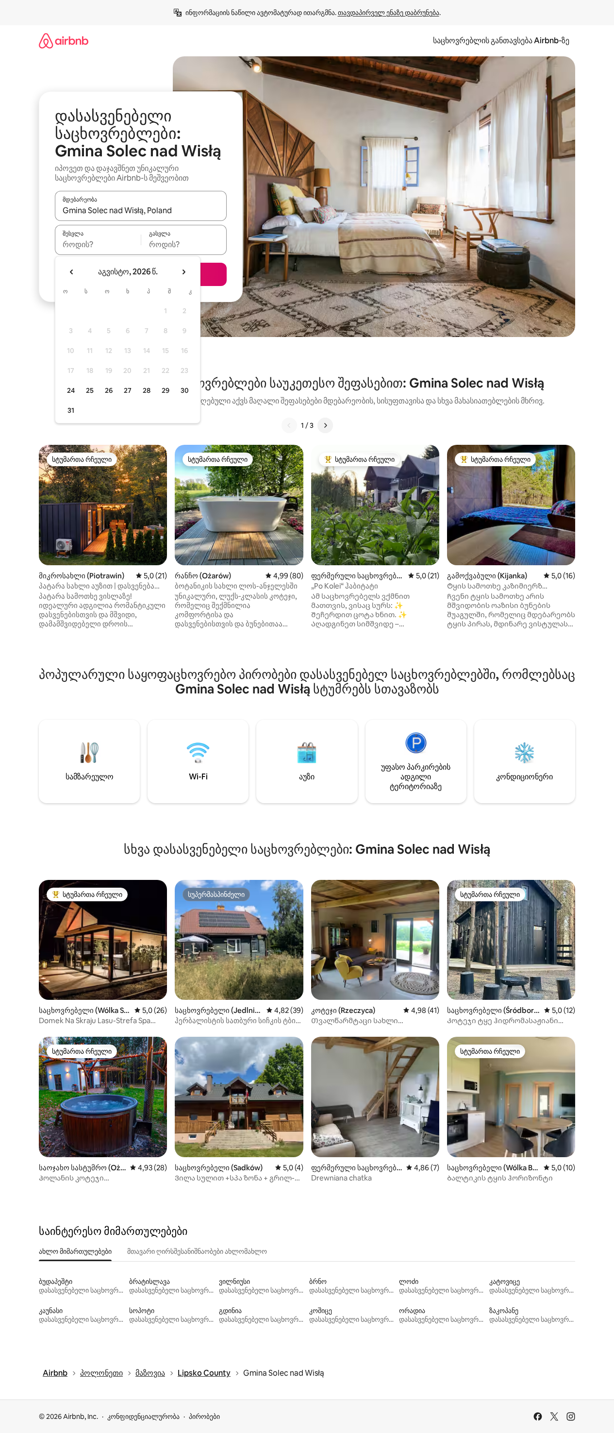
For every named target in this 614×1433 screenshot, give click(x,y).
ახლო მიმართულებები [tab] (75, 1251)
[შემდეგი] (325, 425)
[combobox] (141, 210)
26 (109, 390)
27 (128, 390)
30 (185, 390)
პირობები (204, 1416)
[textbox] (98, 244)
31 (70, 410)
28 (146, 390)
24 (71, 390)
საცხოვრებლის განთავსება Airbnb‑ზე (501, 40)
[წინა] (289, 425)
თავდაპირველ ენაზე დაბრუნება (388, 12)
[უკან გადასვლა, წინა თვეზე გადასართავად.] (72, 272)
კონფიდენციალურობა (143, 1416)
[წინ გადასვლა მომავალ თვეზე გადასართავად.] (183, 272)
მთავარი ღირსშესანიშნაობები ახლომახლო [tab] (197, 1251)
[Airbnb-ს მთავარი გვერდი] (63, 40)
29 (165, 390)
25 (90, 390)
